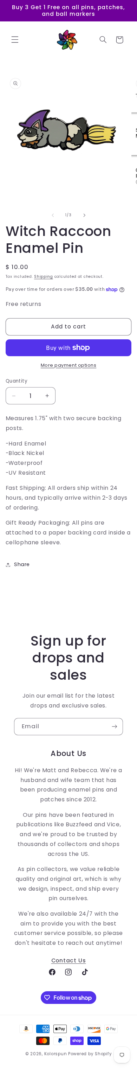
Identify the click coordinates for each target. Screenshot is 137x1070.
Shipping (43, 276)
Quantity (16, 381)
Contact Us (68, 960)
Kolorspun (55, 1054)
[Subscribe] (114, 726)
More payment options (69, 365)
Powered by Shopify (90, 1054)
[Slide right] (84, 215)
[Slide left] (52, 215)
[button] (15, 40)
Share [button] (22, 564)
